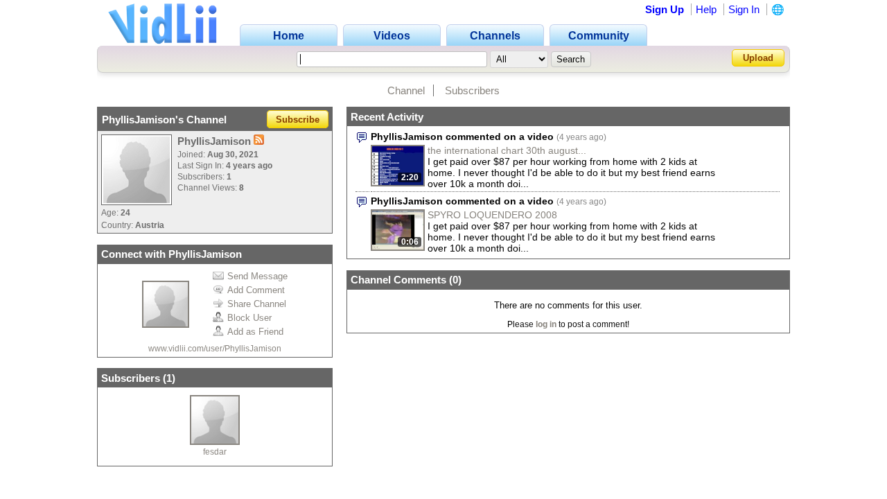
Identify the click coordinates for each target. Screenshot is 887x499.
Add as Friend (255, 331)
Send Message (257, 276)
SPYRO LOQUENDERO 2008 (492, 214)
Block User (249, 318)
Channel (406, 90)
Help (706, 9)
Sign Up (664, 9)
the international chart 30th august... (507, 150)
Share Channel (256, 304)
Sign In (743, 9)
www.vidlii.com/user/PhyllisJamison (214, 348)
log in (546, 324)
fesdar (215, 452)
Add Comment (256, 290)
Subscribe (297, 119)
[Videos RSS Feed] (259, 141)
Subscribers (472, 90)
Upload (758, 58)
